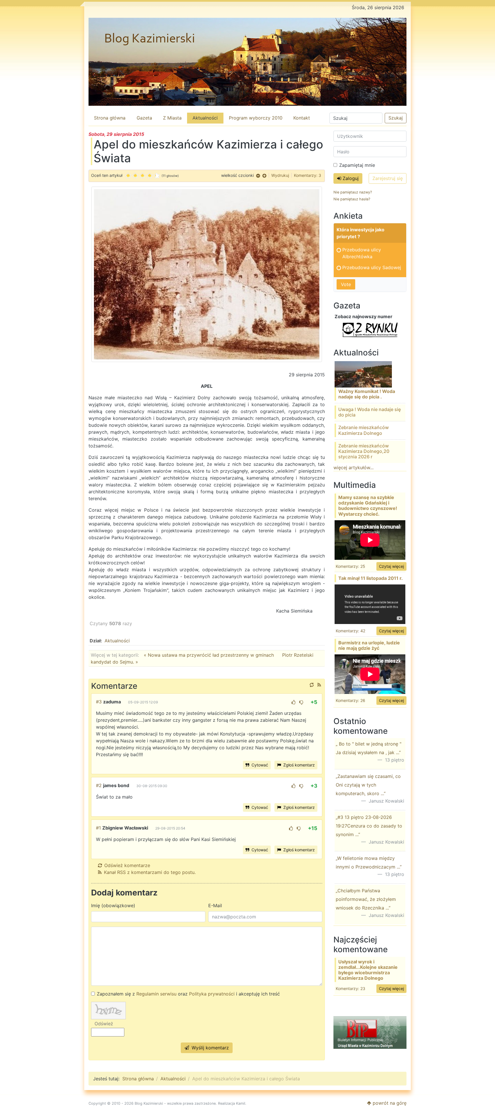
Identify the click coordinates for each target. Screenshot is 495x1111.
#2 (99, 785)
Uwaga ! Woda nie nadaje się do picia (369, 412)
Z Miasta (172, 118)
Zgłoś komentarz (298, 764)
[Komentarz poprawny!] (293, 702)
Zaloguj (350, 178)
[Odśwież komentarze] (312, 685)
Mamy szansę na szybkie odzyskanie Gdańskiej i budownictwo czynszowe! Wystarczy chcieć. (367, 505)
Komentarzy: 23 (350, 988)
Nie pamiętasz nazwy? (352, 192)
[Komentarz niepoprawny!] (301, 702)
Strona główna (109, 118)
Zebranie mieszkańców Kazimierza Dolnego (363, 430)
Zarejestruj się (387, 178)
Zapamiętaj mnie (357, 165)
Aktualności (205, 118)
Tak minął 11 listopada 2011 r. (370, 578)
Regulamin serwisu (156, 994)
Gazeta (144, 118)
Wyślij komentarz (209, 1048)
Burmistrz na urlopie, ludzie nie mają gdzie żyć (369, 645)
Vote (346, 284)
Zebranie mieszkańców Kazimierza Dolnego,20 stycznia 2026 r (363, 451)
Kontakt (301, 118)
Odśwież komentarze (127, 865)
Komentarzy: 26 (350, 700)
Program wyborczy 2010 (255, 118)
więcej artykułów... (353, 467)
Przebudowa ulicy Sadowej (371, 267)
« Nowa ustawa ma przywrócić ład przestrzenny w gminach (209, 655)
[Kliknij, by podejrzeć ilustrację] (206, 274)
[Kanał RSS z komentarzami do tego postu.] (319, 685)
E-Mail (215, 905)
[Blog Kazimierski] (247, 62)
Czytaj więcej (391, 566)
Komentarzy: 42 (350, 630)
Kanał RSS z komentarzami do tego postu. (150, 872)
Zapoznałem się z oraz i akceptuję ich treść (188, 994)
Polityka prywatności (212, 994)
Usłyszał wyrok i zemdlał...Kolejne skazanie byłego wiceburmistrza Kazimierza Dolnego (368, 970)
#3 (99, 702)
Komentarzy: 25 (350, 566)
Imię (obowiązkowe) (113, 905)
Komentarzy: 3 (307, 175)
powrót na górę (388, 1103)
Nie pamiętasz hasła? (351, 199)
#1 (98, 828)
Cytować (259, 764)
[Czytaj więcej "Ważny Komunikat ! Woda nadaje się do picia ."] (363, 374)
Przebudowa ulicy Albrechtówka (361, 253)
